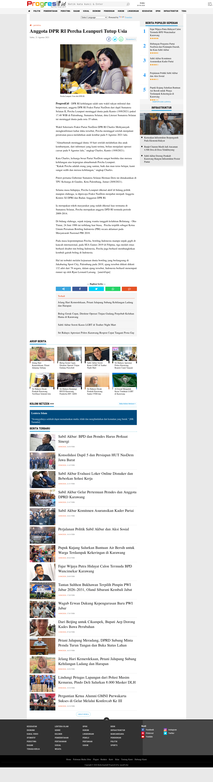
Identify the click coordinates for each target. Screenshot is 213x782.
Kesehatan (147, 11)
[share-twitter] (115, 39)
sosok (85, 745)
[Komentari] (129, 289)
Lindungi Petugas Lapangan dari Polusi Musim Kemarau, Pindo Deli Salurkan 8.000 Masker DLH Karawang (97, 682)
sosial (86, 11)
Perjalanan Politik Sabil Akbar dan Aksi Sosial (93, 529)
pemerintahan (50, 11)
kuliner (58, 734)
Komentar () (130, 39)
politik (36, 11)
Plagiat (96, 759)
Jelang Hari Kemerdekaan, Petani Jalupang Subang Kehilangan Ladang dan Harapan (97, 661)
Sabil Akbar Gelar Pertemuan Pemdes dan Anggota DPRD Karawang (97, 494)
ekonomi (97, 11)
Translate (128, 17)
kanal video (32, 734)
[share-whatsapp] (121, 39)
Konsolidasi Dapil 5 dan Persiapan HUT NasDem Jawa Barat (96, 457)
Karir (111, 759)
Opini (158, 11)
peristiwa (65, 11)
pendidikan (109, 11)
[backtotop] (106, 720)
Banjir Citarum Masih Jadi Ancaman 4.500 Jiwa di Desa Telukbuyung (161, 148)
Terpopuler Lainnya (161, 102)
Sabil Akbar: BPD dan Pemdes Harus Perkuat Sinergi (93, 439)
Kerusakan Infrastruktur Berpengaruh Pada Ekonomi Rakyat (161, 139)
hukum (121, 11)
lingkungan (133, 11)
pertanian (87, 741)
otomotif (31, 738)
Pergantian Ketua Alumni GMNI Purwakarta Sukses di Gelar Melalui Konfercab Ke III (92, 698)
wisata (58, 749)
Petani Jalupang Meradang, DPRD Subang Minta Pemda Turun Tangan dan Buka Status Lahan (95, 642)
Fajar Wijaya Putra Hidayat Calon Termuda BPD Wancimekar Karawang (95, 568)
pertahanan (61, 741)
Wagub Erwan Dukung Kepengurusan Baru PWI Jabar (95, 605)
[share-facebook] (108, 39)
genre (57, 730)
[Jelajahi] (209, 4)
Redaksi (104, 759)
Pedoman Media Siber (82, 759)
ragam (76, 11)
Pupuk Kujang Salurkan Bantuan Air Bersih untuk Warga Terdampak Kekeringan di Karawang (96, 550)
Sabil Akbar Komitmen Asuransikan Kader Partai (96, 510)
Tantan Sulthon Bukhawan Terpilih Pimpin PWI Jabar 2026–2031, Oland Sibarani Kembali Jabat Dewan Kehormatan (95, 589)
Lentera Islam (62, 726)
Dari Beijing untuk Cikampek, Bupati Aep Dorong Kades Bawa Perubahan (96, 624)
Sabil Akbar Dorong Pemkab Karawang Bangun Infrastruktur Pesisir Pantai (162, 158)
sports (114, 745)
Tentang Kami (127, 759)
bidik (113, 726)
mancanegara (117, 734)
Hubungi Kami (141, 759)
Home (68, 759)
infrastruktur (171, 11)
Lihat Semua (83, 714)
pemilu (86, 738)
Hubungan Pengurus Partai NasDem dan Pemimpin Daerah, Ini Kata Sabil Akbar (165, 46)
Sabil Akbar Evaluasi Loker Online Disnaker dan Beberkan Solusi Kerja (95, 476)
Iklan (117, 759)
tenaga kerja (33, 749)
